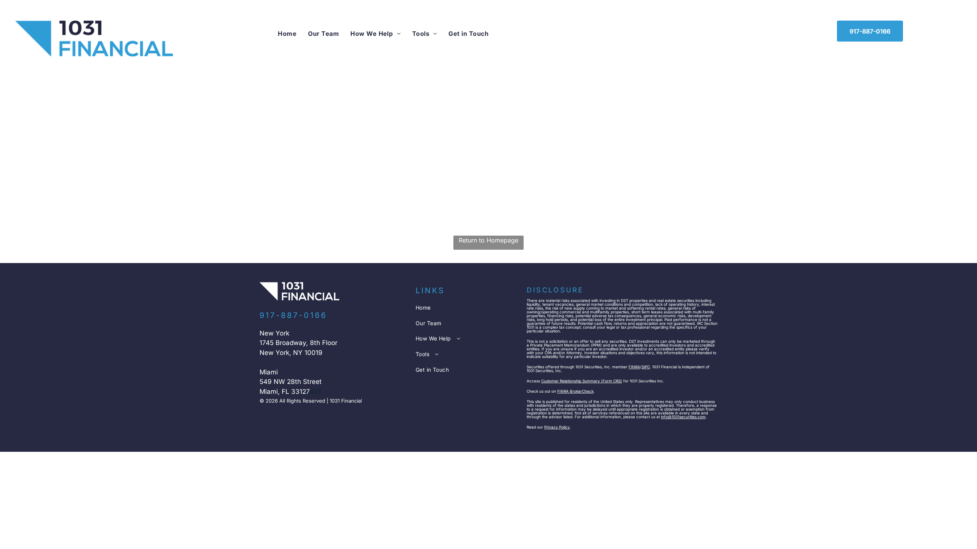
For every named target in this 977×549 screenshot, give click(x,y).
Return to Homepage (488, 240)
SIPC (646, 366)
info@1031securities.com (683, 416)
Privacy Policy (557, 427)
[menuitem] (287, 33)
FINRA (634, 366)
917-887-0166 (293, 315)
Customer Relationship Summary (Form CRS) (581, 381)
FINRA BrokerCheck (575, 391)
